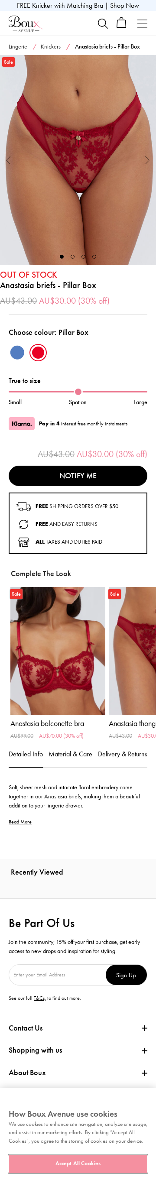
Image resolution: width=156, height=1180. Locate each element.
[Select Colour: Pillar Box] (38, 352)
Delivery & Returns (122, 754)
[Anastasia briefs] (78, 160)
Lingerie (18, 46)
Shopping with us (35, 1050)
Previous (8, 160)
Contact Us (25, 1028)
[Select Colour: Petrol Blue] (17, 352)
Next (147, 160)
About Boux (27, 1072)
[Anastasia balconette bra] (57, 651)
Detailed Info (26, 754)
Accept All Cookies (78, 1163)
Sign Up (126, 975)
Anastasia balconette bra (47, 723)
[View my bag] (122, 26)
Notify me (78, 475)
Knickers (51, 46)
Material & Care (70, 754)
